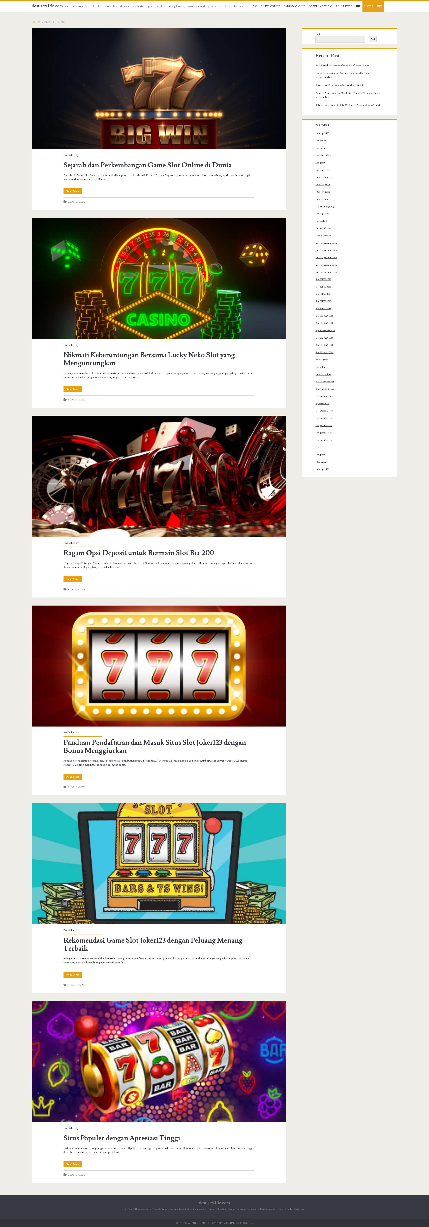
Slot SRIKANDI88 (324, 316)
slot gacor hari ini (324, 418)
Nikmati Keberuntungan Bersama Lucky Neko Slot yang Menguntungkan (159, 278)
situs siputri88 (322, 133)
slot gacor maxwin (324, 396)
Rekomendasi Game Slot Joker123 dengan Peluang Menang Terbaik (159, 863)
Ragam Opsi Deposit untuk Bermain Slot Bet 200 (159, 476)
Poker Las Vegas (321, 6)
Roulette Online (348, 6)
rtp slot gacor (322, 359)
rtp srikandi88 (322, 403)
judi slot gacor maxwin (326, 243)
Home (36, 22)
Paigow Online (294, 6)
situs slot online (323, 374)
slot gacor (320, 148)
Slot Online (373, 6)
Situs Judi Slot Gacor (325, 389)
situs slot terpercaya (325, 177)
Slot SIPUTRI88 (323, 279)
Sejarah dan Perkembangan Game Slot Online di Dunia (159, 88)
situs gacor (321, 462)
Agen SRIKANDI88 (325, 330)
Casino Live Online (266, 6)
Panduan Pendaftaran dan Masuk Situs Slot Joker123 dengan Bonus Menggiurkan (159, 666)
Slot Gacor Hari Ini (325, 381)
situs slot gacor (323, 184)
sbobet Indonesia (324, 228)
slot (317, 447)
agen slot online (323, 155)
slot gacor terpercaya (325, 206)
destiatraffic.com (47, 6)
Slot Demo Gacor (324, 411)
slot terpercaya (322, 170)
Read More (74, 192)
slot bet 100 (321, 221)
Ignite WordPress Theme (197, 1223)
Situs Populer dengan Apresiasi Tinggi (159, 1061)
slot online (321, 140)
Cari (318, 34)
